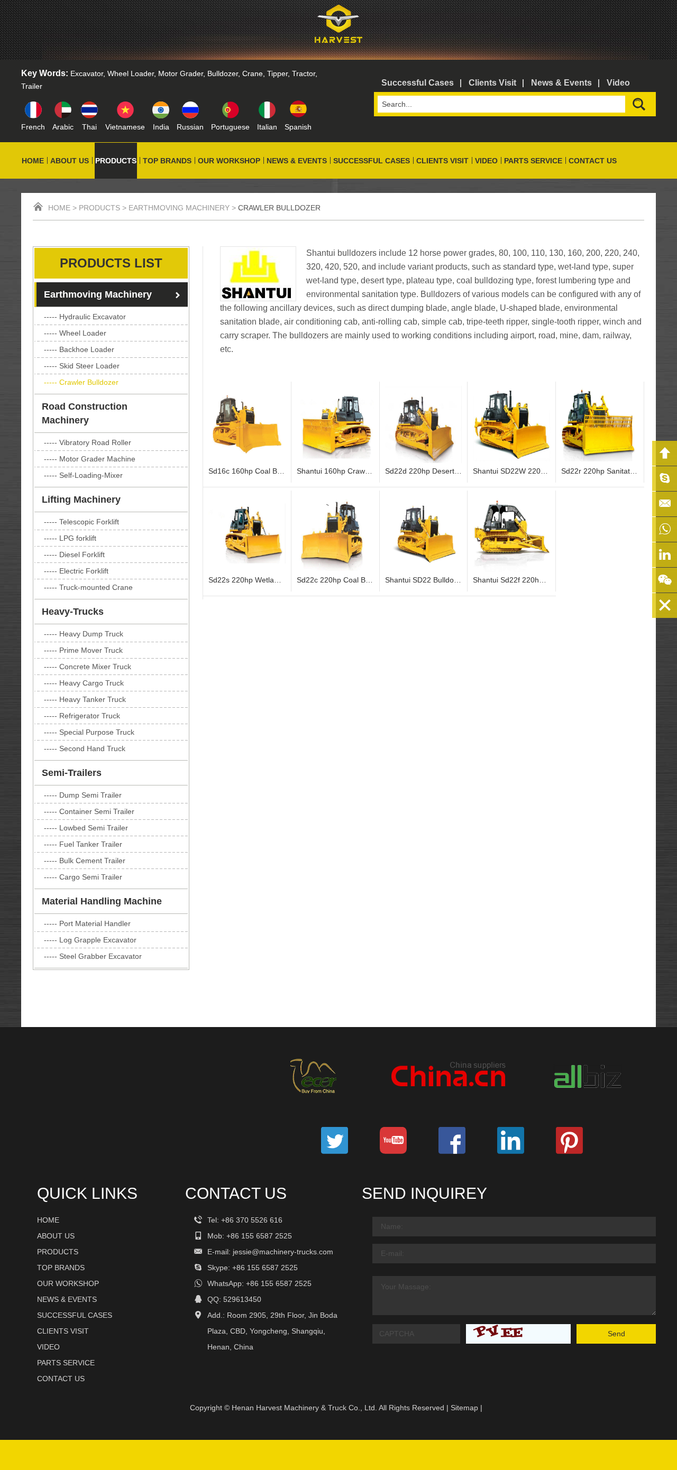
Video (618, 82)
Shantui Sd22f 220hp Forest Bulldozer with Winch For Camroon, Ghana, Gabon (511, 580)
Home (33, 160)
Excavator (86, 73)
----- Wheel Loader (75, 333)
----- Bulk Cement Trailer (84, 860)
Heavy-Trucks (73, 611)
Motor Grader (180, 73)
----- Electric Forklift (76, 571)
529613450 (242, 1299)
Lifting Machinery (81, 499)
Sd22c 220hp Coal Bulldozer (335, 580)
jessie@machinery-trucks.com (283, 1251)
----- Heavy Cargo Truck (84, 683)
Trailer (31, 86)
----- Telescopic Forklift (81, 521)
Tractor (303, 73)
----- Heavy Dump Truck (83, 634)
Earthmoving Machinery (179, 208)
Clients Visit (492, 82)
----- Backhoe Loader (79, 349)
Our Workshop (229, 160)
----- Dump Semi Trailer (83, 795)
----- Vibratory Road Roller (87, 442)
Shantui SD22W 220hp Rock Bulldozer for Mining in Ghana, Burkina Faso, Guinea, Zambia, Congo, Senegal (511, 471)
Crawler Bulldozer (279, 208)
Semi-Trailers (72, 773)
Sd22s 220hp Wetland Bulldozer (247, 580)
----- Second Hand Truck (84, 748)
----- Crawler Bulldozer (81, 382)
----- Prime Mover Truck (83, 650)
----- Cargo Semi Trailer (83, 877)
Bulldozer (222, 73)
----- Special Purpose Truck (89, 732)
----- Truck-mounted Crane (88, 587)
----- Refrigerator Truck (82, 715)
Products (115, 160)
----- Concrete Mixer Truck (87, 666)
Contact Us (593, 160)
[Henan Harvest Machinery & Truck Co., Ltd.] (338, 45)
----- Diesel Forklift (74, 554)
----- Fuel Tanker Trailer (83, 844)
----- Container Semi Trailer (89, 811)
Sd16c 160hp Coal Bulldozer (247, 471)
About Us (69, 160)
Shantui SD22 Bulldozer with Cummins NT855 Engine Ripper (423, 580)
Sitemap (464, 1407)
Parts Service (533, 160)
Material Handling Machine (102, 901)
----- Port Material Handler (87, 923)
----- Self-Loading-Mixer (83, 475)
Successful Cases (417, 82)
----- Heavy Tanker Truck (85, 699)
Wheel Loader (130, 73)
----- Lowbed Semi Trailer (86, 828)
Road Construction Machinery (84, 413)
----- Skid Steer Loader (82, 366)
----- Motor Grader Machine (89, 459)
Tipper (277, 73)
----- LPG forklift (70, 538)
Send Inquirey (424, 1193)
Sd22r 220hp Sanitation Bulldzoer (599, 471)
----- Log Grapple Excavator (90, 940)
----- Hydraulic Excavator (85, 316)
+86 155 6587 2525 (265, 1267)
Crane (252, 73)
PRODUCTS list (111, 263)
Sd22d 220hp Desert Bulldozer (423, 471)
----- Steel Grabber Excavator (93, 956)
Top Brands (167, 160)
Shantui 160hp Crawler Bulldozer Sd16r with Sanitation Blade (335, 471)
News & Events (561, 82)
